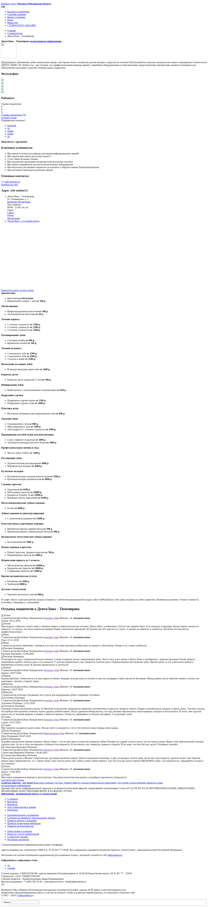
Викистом (12, 22)
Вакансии (12, 804)
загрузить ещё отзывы (12, 780)
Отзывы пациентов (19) (13, 115)
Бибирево (12, 202)
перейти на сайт (9, 184)
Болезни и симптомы (18, 11)
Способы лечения (16, 14)
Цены (10, 20)
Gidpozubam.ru (25, 895)
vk (8, 128)
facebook (11, 125)
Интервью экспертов (18, 839)
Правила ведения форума (20, 826)
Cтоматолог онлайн (17, 836)
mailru (10, 131)
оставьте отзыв (9, 117)
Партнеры (12, 810)
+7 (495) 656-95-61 (10, 182)
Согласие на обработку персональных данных (31, 818)
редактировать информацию (46, 41)
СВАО (10, 213)
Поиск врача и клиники (19, 831)
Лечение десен (51, 700)
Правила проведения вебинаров (24, 823)
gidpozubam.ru (115, 855)
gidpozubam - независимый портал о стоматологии (29, 793)
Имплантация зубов (54, 733)
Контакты (12, 801)
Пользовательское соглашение (23, 815)
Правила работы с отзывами (22, 820)
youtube (11, 868)
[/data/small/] (2, 80)
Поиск (7, 902)
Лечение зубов (51, 618)
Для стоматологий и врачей (21, 807)
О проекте (12, 799)
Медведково (24, 202)
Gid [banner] (3, 6)
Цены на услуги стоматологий (23, 834)
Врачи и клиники (16, 17)
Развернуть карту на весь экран (17, 290)
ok (8, 136)
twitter (10, 134)
